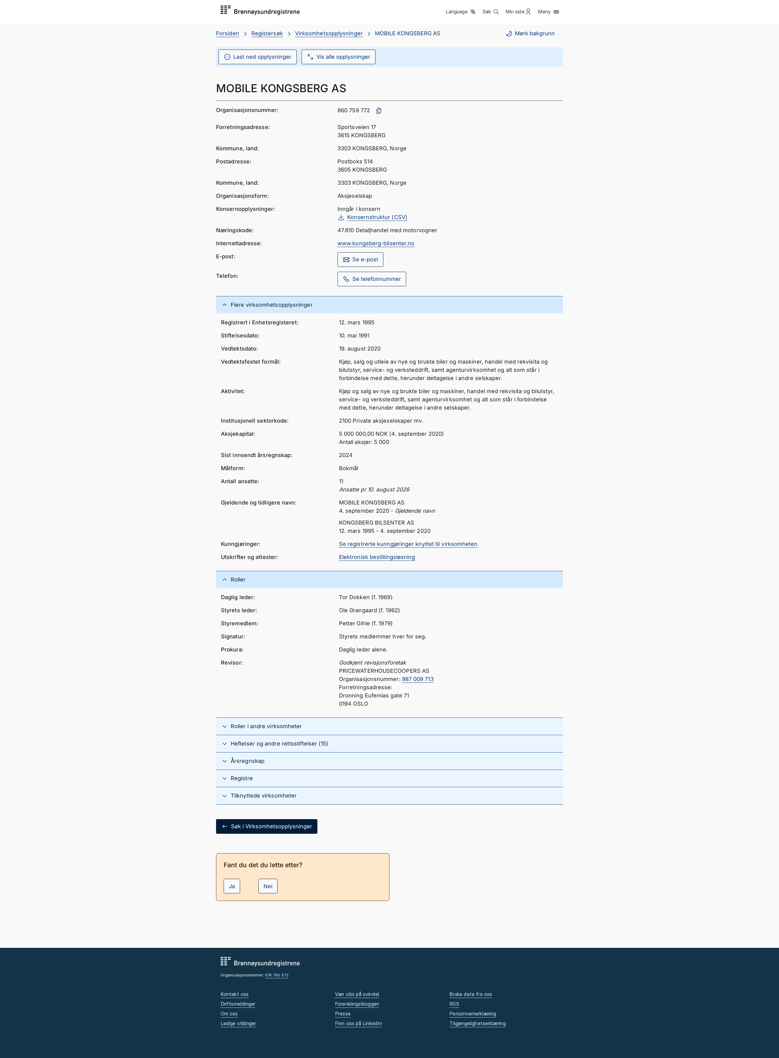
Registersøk (267, 33)
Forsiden (227, 33)
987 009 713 (418, 679)
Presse (343, 1014)
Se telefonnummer (376, 279)
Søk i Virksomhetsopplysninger (271, 826)
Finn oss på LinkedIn (358, 1023)
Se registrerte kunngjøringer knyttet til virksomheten (408, 544)
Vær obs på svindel (357, 994)
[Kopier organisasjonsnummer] (379, 110)
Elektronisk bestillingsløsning (377, 557)
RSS (454, 1004)
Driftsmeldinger (238, 1004)
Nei (268, 886)
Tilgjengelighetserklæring (477, 1023)
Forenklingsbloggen (357, 1004)
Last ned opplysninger (262, 57)
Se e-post (365, 259)
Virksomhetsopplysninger (329, 33)
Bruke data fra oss (470, 994)
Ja (232, 886)
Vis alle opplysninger (343, 57)
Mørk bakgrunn (535, 33)
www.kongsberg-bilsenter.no (375, 243)
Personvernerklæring (472, 1014)
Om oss (229, 1014)
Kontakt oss (235, 994)
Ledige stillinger (238, 1023)
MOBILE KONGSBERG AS (408, 33)
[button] (461, 12)
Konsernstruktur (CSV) (377, 217)
